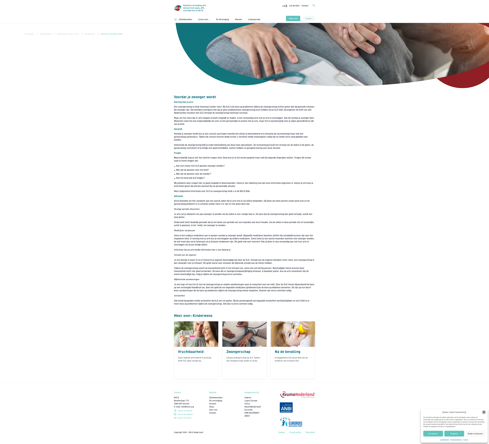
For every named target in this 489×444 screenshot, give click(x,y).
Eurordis (248, 409)
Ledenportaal (254, 19)
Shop (211, 406)
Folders (309, 18)
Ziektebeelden (185, 19)
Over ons (213, 409)
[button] (484, 412)
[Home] (175, 19)
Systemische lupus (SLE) (68, 34)
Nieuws (238, 19)
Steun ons (293, 18)
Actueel (212, 403)
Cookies (281, 432)
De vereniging (215, 400)
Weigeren (454, 434)
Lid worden (294, 5)
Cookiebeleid (444, 440)
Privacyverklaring (456, 440)
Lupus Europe (250, 400)
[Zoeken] (314, 8)
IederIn (247, 397)
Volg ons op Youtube (184, 418)
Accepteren (433, 434)
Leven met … (204, 19)
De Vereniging (222, 19)
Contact (305, 5)
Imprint (465, 440)
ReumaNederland (252, 406)
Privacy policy (295, 432)
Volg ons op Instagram (185, 414)
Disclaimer (310, 432)
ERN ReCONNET (252, 412)
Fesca (247, 403)
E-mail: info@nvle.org (184, 406)
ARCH (247, 415)
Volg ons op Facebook (185, 410)
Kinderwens (90, 34)
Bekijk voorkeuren (475, 434)
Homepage (29, 34)
